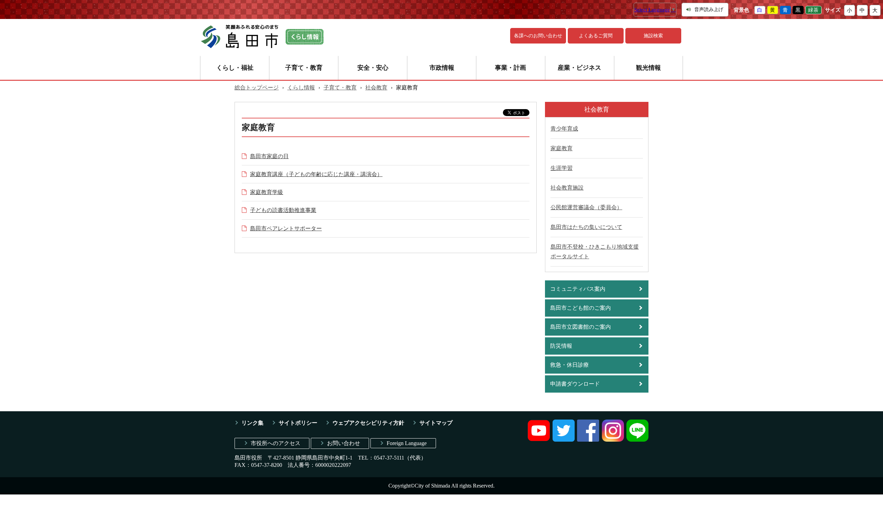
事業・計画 (510, 67)
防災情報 (561, 346)
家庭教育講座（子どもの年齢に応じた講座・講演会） (316, 174)
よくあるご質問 (596, 35)
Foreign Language (407, 443)
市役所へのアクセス (275, 443)
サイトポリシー (298, 423)
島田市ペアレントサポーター (286, 228)
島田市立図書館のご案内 (580, 327)
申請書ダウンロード (575, 384)
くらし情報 (301, 87)
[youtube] (539, 440)
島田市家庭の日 (269, 156)
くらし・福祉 (235, 67)
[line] (637, 440)
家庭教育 (561, 148)
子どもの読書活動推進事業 (283, 210)
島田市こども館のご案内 (580, 308)
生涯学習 (561, 168)
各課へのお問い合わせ (538, 35)
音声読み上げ (708, 9)
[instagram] (613, 440)
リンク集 (252, 423)
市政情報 (441, 67)
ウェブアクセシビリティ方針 (368, 423)
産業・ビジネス (579, 67)
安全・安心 (372, 67)
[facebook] (588, 440)
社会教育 (376, 87)
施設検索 (653, 35)
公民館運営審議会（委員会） (586, 207)
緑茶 (813, 10)
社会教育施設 (567, 188)
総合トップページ (257, 87)
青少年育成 (564, 129)
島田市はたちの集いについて (586, 227)
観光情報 (648, 67)
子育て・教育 (304, 67)
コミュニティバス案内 (577, 289)
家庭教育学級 (266, 192)
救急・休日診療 (569, 365)
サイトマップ (436, 423)
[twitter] (564, 440)
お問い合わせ (343, 443)
